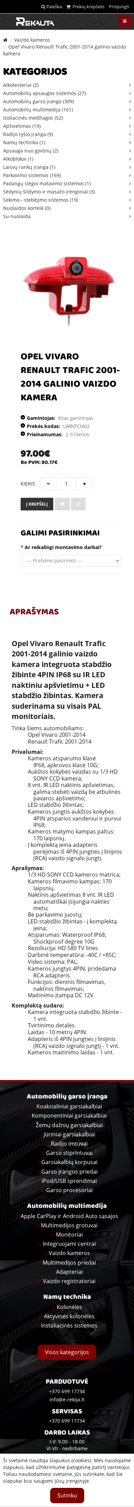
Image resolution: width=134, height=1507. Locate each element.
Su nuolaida (17, 216)
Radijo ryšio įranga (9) (28, 134)
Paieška (53, 6)
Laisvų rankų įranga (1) (29, 167)
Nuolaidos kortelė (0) (27, 208)
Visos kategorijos (67, 1352)
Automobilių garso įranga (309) (38, 101)
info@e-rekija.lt (67, 1399)
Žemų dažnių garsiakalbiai (69, 1125)
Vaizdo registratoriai (69, 1281)
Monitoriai (69, 1234)
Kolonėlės (69, 1307)
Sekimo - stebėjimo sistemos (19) (40, 200)
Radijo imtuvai (69, 1143)
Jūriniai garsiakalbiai (69, 1134)
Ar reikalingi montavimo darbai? (63, 547)
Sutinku (67, 1495)
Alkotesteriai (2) (20, 85)
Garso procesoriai (69, 1190)
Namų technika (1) (24, 142)
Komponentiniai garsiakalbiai (69, 1115)
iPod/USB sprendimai (69, 1181)
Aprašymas (34, 612)
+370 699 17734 (67, 1420)
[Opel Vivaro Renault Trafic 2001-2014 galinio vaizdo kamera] (68, 289)
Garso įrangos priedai (69, 1171)
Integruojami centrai (69, 1244)
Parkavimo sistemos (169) (32, 175)
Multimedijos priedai (69, 1262)
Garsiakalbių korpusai (69, 1162)
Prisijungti (119, 6)
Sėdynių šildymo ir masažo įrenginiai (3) (49, 191)
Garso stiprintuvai (69, 1153)
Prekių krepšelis (87, 6)
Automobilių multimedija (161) (38, 109)
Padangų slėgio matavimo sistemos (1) (47, 183)
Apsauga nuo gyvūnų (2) (30, 150)
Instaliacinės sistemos (69, 1325)
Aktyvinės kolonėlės (69, 1316)
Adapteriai (69, 1272)
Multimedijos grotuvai (69, 1225)
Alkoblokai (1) (18, 159)
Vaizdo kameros (32, 40)
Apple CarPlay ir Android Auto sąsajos (69, 1216)
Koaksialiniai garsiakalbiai (69, 1106)
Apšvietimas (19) (22, 126)
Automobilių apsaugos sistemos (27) (44, 93)
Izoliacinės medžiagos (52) (33, 118)
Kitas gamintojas (75, 418)
